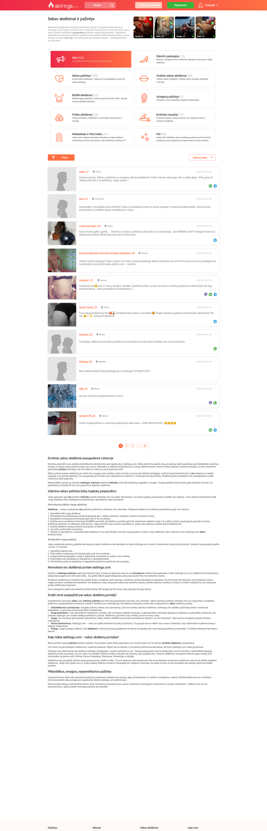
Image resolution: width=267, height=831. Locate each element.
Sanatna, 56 (85, 334)
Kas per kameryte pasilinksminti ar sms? (101, 395)
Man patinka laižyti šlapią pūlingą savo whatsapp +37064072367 (114, 371)
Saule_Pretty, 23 (88, 307)
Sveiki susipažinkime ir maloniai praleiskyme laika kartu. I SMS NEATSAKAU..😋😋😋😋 (127, 423)
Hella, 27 (84, 171)
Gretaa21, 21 (86, 280)
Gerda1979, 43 (87, 415)
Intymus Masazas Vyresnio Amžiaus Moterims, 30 (106, 253)
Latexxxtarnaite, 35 (89, 226)
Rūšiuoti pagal (200, 157)
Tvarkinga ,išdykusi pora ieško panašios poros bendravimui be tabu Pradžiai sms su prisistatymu (132, 341)
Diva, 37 (83, 198)
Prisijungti (210, 5)
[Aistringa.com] (63, 5)
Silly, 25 (83, 388)
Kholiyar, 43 (85, 361)
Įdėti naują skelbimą (150, 5)
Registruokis (180, 5)
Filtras (65, 157)
